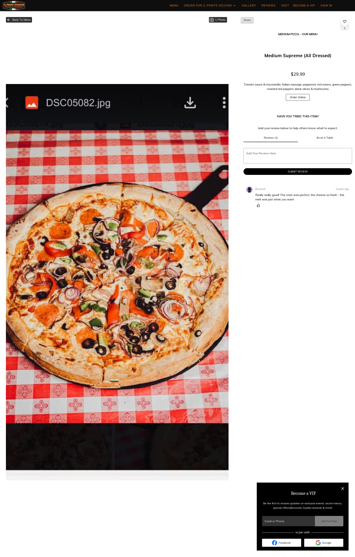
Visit (285, 5)
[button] (210, 5)
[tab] (271, 137)
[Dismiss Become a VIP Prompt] (342, 488)
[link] (298, 97)
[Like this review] (259, 205)
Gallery (249, 5)
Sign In (326, 5)
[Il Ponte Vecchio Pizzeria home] (19, 5)
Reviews (268, 5)
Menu (174, 5)
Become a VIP (304, 5)
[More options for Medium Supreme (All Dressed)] (344, 21)
